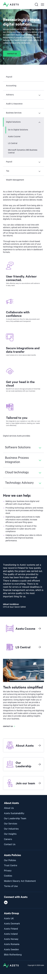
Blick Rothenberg (13, 954)
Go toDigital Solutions (18, 130)
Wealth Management (15, 180)
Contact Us (9, 844)
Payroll (9, 77)
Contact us (12, 53)
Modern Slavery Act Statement (20, 881)
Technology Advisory (19, 483)
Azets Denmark (12, 923)
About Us (9, 808)
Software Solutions (18, 447)
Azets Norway (11, 939)
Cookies (8, 876)
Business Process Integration (17, 460)
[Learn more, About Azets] (39, 745)
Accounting (11, 86)
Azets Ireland (11, 934)
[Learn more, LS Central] (39, 647)
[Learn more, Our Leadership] (39, 764)
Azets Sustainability (14, 813)
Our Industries (11, 829)
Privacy (8, 870)
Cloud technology (17, 472)
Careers (8, 839)
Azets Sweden (11, 949)
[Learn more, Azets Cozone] (39, 628)
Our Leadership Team (15, 818)
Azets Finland (11, 929)
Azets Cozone (14, 137)
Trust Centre (10, 865)
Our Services (10, 823)
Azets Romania (11, 944)
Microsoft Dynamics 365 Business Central (22, 151)
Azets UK (9, 918)
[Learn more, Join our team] (39, 783)
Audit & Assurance (14, 104)
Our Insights (10, 834)
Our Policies (10, 860)
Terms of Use (11, 886)
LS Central (12, 143)
